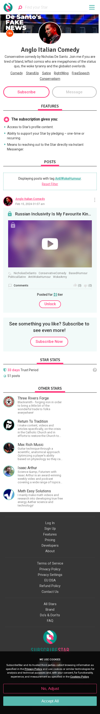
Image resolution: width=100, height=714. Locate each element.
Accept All (50, 701)
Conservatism (50, 79)
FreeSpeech (81, 73)
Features (50, 534)
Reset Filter (50, 184)
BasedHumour (78, 273)
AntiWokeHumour (68, 178)
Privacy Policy (50, 569)
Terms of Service (50, 563)
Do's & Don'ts (50, 615)
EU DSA (50, 580)
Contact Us (50, 592)
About (50, 551)
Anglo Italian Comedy (30, 199)
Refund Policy (50, 586)
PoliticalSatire (17, 277)
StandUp (32, 73)
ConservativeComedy (52, 273)
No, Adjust (50, 688)
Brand (50, 609)
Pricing (50, 540)
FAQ (50, 621)
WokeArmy (60, 277)
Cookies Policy (79, 676)
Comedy (16, 73)
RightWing (61, 73)
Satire (46, 73)
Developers (50, 545)
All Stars (50, 604)
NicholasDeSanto (25, 273)
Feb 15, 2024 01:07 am (30, 204)
